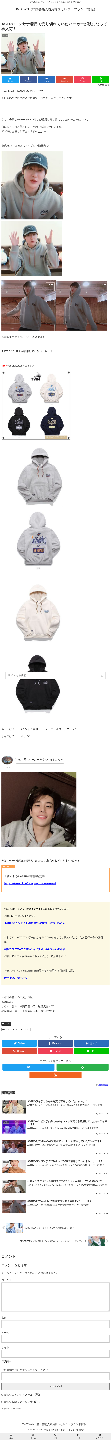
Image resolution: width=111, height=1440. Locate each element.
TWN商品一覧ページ (16, 977)
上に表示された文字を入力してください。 (26, 1369)
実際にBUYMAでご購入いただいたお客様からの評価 (34, 949)
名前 (4, 1317)
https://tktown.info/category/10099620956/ (30, 883)
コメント (6, 1280)
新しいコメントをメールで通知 (22, 1394)
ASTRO (7, 1024)
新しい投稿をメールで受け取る (22, 1401)
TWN (16, 1030)
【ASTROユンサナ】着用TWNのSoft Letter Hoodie (34, 923)
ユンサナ (26, 1030)
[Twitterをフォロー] (28, 1067)
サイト (5, 1347)
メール (5, 1332)
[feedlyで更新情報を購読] (82, 1067)
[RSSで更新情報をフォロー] (55, 1075)
